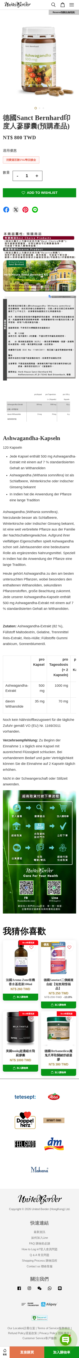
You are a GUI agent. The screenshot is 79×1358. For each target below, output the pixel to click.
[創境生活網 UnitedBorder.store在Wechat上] (39, 1290)
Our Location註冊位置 (21, 1328)
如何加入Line (39, 1237)
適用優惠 (10, 151)
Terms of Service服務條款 (53, 1328)
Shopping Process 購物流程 (39, 1260)
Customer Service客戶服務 (39, 1338)
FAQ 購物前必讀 (39, 1243)
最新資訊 (39, 1232)
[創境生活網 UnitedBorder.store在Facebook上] (19, 1290)
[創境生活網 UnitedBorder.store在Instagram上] (29, 1290)
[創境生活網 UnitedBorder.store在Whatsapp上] (49, 1290)
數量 (6, 172)
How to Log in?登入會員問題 (40, 1249)
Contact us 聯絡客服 (40, 1266)
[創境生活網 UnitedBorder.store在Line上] (60, 1290)
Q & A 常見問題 (39, 1255)
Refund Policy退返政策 (22, 1333)
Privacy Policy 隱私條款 (54, 1333)
